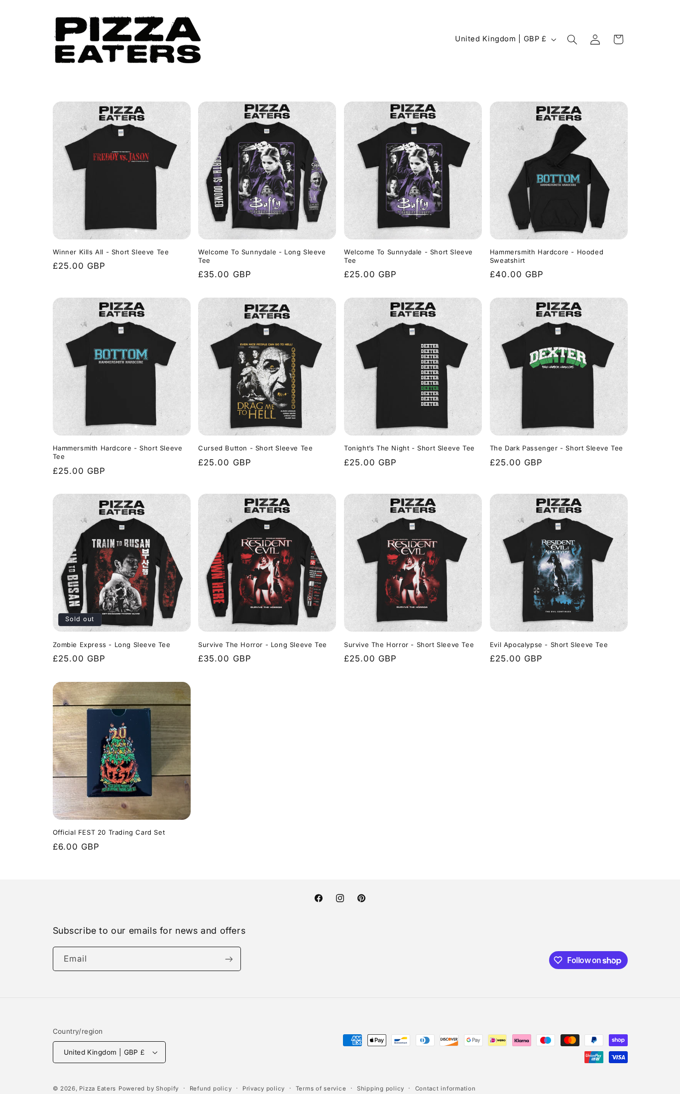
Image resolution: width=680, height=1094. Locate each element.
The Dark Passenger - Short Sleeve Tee (556, 448)
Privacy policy (263, 1088)
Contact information (445, 1088)
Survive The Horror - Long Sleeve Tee (262, 645)
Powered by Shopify (148, 1088)
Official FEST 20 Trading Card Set (109, 832)
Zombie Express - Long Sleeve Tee (112, 645)
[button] (572, 39)
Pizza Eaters (97, 1088)
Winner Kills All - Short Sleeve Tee (111, 252)
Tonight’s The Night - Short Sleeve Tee (409, 448)
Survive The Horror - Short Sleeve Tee (409, 645)
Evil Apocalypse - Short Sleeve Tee (549, 645)
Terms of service (321, 1088)
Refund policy (211, 1088)
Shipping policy (380, 1088)
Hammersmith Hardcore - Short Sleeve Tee (118, 452)
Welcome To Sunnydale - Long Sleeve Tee (262, 256)
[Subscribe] (228, 959)
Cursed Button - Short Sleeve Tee (255, 448)
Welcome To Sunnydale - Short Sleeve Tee (408, 256)
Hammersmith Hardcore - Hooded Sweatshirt (546, 256)
